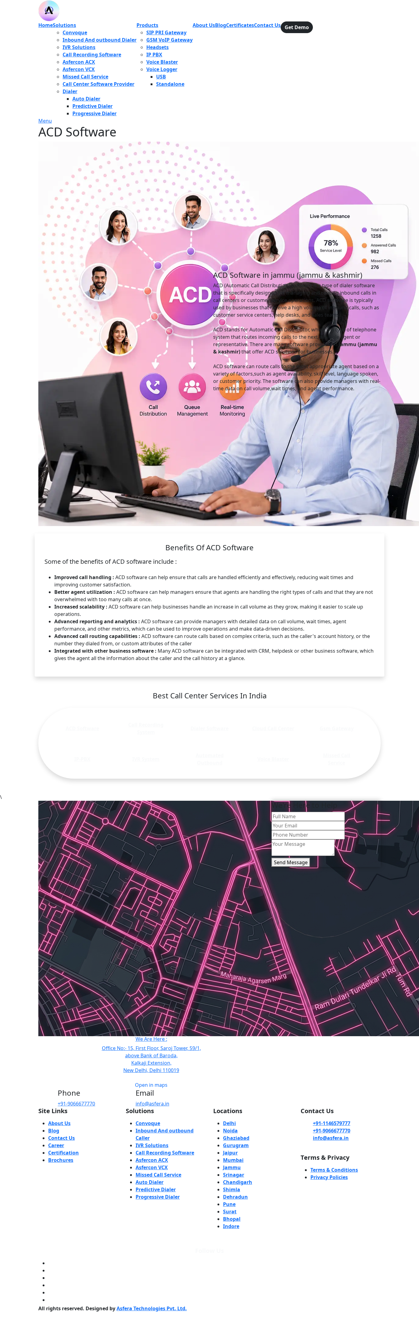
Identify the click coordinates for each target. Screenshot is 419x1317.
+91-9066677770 (76, 1103)
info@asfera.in (152, 1103)
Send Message (291, 862)
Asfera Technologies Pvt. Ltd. (152, 1308)
